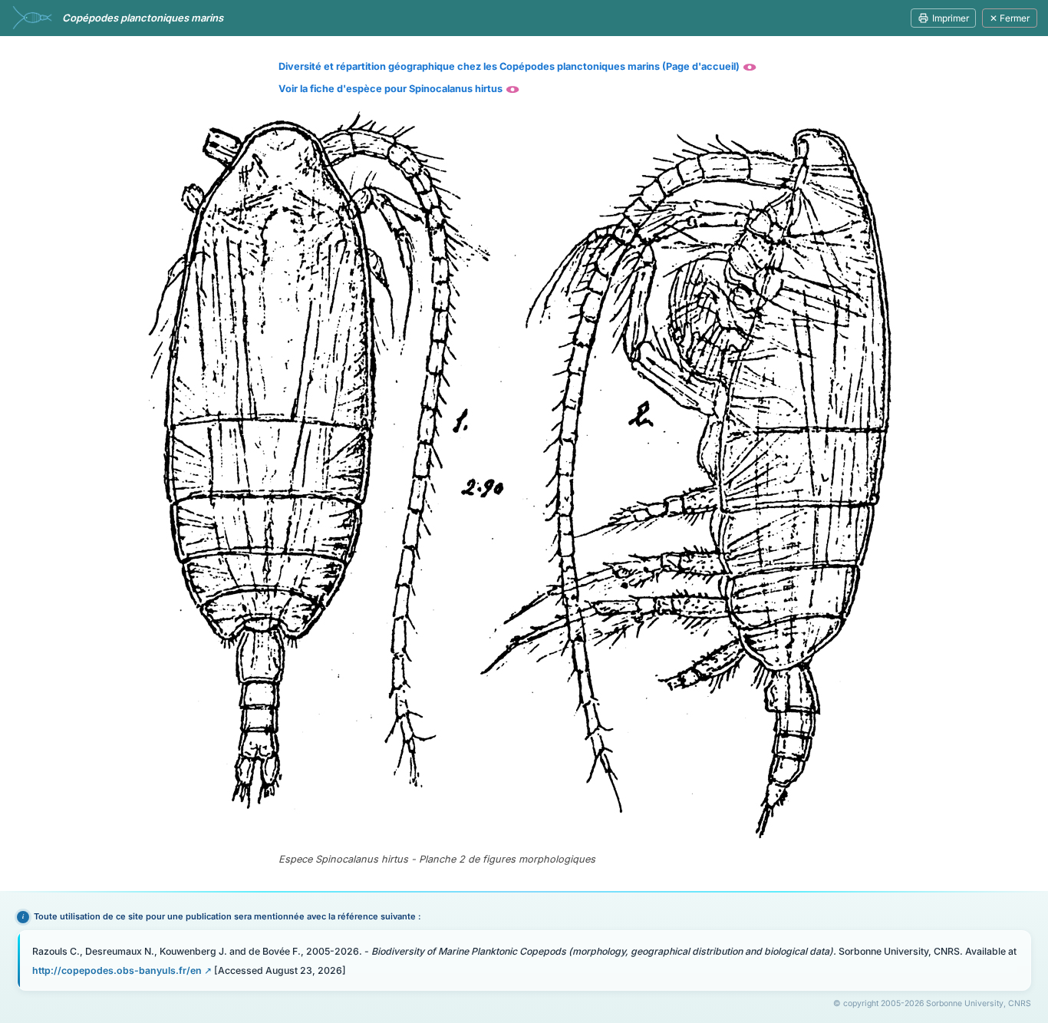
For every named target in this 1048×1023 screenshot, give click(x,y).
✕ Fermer (1010, 18)
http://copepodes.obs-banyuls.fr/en (117, 970)
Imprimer (950, 18)
